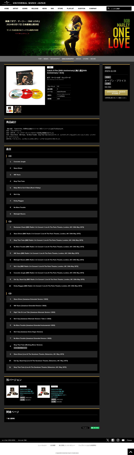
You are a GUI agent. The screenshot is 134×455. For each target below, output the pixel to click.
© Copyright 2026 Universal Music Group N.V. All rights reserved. (67, 453)
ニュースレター (42, 445)
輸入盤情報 (11, 418)
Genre (24, 8)
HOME (6, 8)
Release (35, 8)
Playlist (70, 8)
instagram (118, 440)
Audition (81, 8)
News (44, 8)
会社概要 (52, 445)
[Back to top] (131, 452)
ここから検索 (108, 8)
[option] (25, 85)
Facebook (113, 440)
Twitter (107, 440)
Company (93, 8)
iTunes (129, 440)
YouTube (123, 440)
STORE (60, 8)
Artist (15, 8)
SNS (52, 8)
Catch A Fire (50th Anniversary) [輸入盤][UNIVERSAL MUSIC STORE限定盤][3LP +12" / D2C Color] (58, 393)
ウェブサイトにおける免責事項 (87, 445)
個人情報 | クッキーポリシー (67, 445)
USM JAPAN (11, 440)
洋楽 (25, 440)
